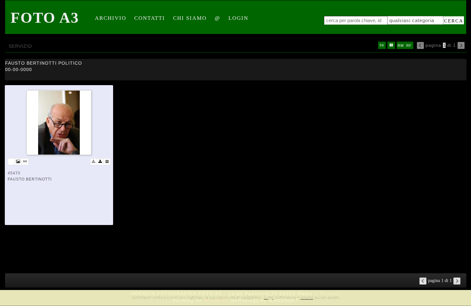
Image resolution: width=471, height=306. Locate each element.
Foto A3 (45, 17)
